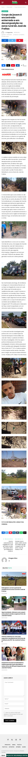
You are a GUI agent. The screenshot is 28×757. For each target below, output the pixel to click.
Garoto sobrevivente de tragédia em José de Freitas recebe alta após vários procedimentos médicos (8, 546)
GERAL (14, 744)
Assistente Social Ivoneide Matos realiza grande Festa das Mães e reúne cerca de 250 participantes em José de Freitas (14, 665)
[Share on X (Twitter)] (12, 40)
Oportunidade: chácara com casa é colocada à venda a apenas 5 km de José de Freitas (13, 614)
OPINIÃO (18, 747)
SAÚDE (24, 747)
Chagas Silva (9, 32)
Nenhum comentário (19, 34)
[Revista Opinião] (15, 2)
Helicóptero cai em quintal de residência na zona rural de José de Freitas (13, 589)
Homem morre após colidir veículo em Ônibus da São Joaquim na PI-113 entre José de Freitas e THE (20, 545)
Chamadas (5, 11)
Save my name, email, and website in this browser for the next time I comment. (13, 714)
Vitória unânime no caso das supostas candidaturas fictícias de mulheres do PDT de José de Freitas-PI (13, 639)
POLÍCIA (19, 744)
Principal (8, 744)
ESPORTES (11, 747)
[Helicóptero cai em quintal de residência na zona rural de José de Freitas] (14, 579)
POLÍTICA (4, 747)
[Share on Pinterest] (19, 40)
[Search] (25, 2)
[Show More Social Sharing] (24, 40)
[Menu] (3, 2)
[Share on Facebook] (5, 40)
